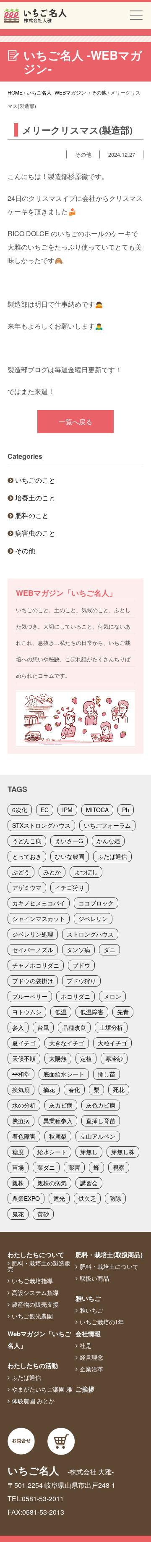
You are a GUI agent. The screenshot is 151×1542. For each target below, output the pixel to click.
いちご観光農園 (32, 1316)
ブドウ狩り (81, 980)
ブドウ (81, 965)
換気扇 (21, 1089)
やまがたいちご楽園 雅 (42, 1389)
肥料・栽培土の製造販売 (39, 1266)
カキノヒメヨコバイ (38, 903)
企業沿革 (91, 1369)
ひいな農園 (69, 856)
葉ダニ (46, 1167)
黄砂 (43, 1214)
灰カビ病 (61, 1105)
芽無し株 (123, 1151)
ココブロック (96, 903)
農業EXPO (26, 1198)
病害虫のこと (35, 533)
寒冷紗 (114, 1058)
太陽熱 (58, 1058)
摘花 (49, 1089)
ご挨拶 (85, 1389)
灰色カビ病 (100, 1105)
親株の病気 (52, 1183)
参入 (18, 1027)
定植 (86, 1058)
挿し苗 (106, 1074)
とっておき (27, 856)
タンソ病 (78, 949)
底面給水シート (63, 1074)
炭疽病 (21, 1120)
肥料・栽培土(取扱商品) (109, 1254)
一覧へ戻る (75, 421)
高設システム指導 (35, 1293)
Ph (125, 809)
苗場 (18, 1167)
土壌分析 (111, 1027)
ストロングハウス (90, 934)
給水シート (52, 1151)
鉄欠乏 (87, 1198)
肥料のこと (32, 515)
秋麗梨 (58, 1136)
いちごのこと (35, 480)
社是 (85, 1346)
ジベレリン (93, 918)
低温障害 (92, 1012)
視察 (119, 1167)
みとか (52, 872)
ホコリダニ (75, 996)
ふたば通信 (112, 856)
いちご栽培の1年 (102, 1322)
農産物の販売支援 (35, 1305)
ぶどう (21, 872)
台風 (43, 1027)
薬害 (74, 1167)
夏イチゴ (24, 1043)
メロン (112, 996)
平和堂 (21, 1074)
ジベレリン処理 (32, 934)
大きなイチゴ (66, 1043)
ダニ (109, 949)
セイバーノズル (32, 949)
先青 (123, 1012)
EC (45, 809)
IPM (67, 809)
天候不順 (24, 1058)
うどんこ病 (27, 841)
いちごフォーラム (107, 825)
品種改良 (74, 1027)
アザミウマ (27, 887)
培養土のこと (35, 498)
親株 (18, 1183)
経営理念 (91, 1357)
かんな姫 (108, 841)
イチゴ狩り (69, 887)
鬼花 (18, 1214)
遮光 (59, 1198)
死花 (119, 1089)
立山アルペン (97, 1136)
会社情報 (88, 1333)
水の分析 (24, 1105)
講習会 (89, 1183)
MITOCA (97, 809)
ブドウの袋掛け (32, 980)
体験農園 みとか (33, 1401)
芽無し (89, 1151)
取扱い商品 (94, 1278)
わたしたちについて (36, 1254)
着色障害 (24, 1136)
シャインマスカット (38, 918)
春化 (74, 1089)
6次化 (19, 809)
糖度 (18, 1151)
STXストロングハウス (41, 825)
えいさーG (69, 841)
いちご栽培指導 (32, 1281)
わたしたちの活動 (33, 1365)
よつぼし (86, 872)
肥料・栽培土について (109, 1267)
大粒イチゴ (112, 1043)
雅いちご (88, 1298)
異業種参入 (58, 1120)
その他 (25, 550)
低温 (61, 1012)
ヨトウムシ (27, 1012)
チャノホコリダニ (35, 965)
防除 (115, 1198)
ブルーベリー (29, 996)
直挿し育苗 (100, 1120)
